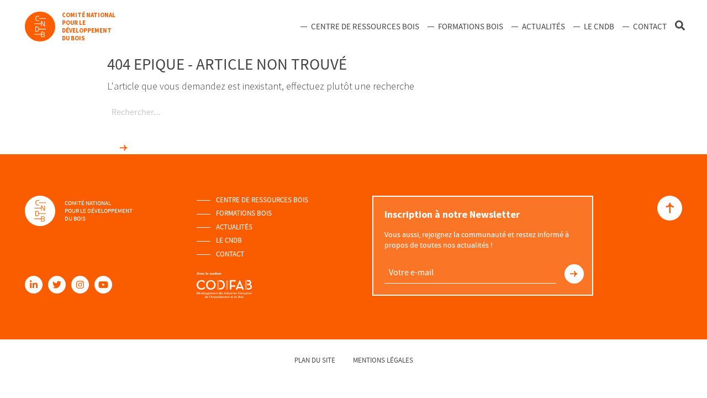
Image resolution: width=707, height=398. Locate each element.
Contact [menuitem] (650, 26)
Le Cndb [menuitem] (599, 26)
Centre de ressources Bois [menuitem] (365, 26)
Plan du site (314, 360)
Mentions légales (383, 360)
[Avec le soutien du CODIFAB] (224, 280)
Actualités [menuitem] (543, 26)
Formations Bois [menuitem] (470, 26)
